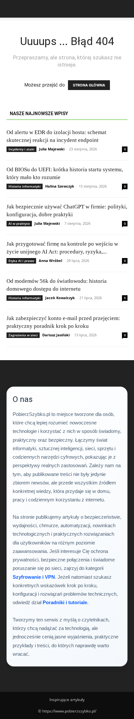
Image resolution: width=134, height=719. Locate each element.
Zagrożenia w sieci (23, 335)
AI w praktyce (19, 223)
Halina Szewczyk (59, 186)
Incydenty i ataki (21, 149)
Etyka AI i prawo (21, 260)
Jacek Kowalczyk (60, 297)
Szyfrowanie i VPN (34, 577)
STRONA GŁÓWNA (89, 85)
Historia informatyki (24, 186)
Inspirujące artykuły (67, 699)
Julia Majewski (51, 148)
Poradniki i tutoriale (65, 602)
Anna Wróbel (50, 260)
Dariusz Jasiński (56, 334)
